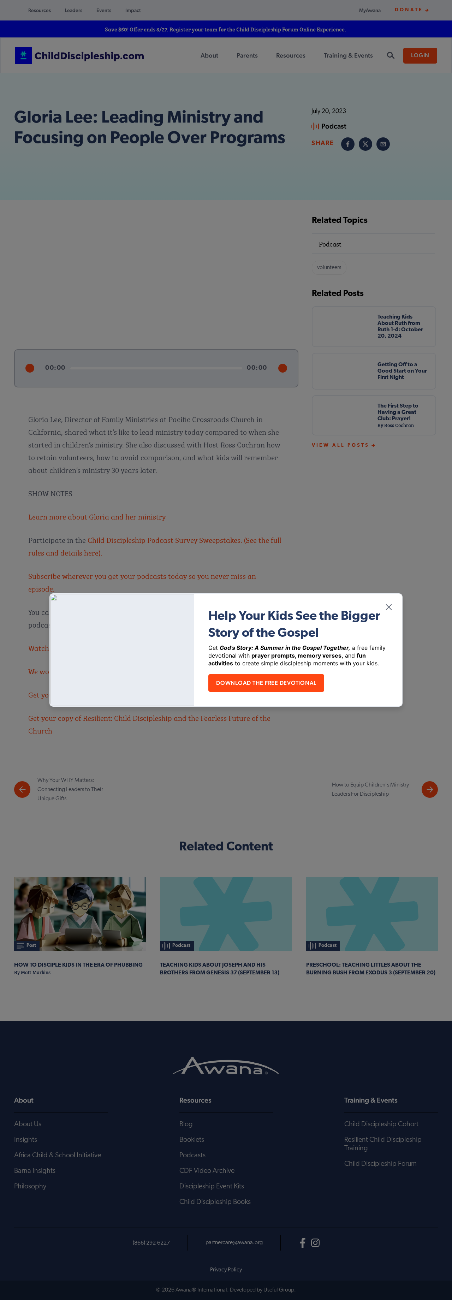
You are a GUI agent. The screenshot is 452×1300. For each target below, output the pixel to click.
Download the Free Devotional (266, 682)
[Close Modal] (389, 607)
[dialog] (226, 650)
